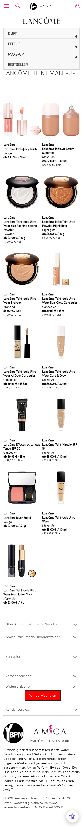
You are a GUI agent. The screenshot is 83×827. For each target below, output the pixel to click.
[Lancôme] (41, 20)
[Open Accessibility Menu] (72, 816)
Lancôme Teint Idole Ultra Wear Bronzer (19, 301)
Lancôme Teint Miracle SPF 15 (59, 446)
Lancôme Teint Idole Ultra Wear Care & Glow (58, 373)
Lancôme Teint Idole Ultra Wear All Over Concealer (19, 373)
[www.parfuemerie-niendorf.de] (41, 5)
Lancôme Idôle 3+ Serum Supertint (58, 151)
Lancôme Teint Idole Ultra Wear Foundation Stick (19, 592)
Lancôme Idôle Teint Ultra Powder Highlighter (58, 224)
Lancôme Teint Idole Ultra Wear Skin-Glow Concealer (59, 301)
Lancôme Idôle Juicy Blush (20, 149)
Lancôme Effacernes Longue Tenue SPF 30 (21, 446)
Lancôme (9, 145)
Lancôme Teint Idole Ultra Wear (58, 519)
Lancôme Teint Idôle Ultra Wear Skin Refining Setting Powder (20, 226)
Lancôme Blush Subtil (17, 518)
